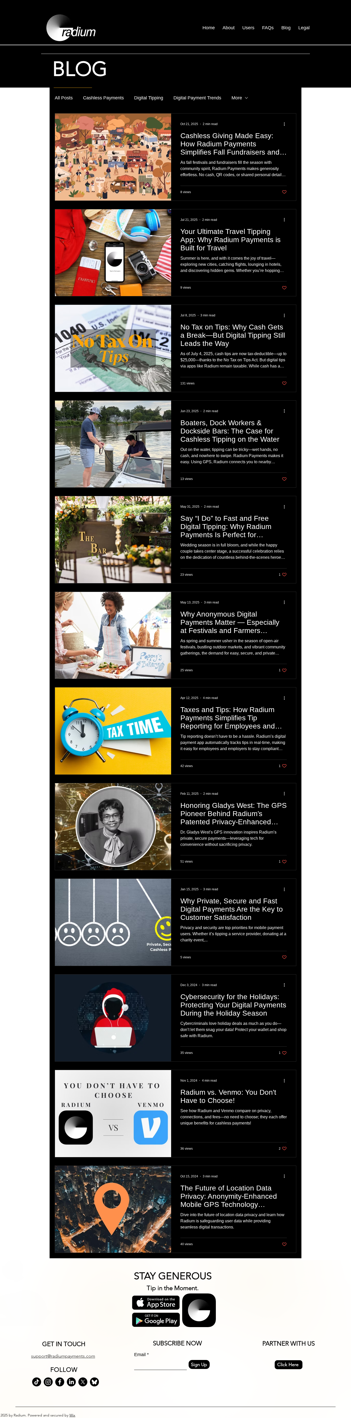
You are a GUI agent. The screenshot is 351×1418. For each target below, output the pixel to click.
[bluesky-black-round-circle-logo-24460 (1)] (94, 1381)
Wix (72, 1415)
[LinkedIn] (71, 1381)
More (237, 97)
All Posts (64, 97)
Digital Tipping (148, 97)
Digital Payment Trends (197, 97)
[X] (82, 1381)
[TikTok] (36, 1381)
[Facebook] (59, 1381)
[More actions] (286, 124)
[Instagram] (48, 1381)
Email (140, 1354)
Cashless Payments (103, 97)
